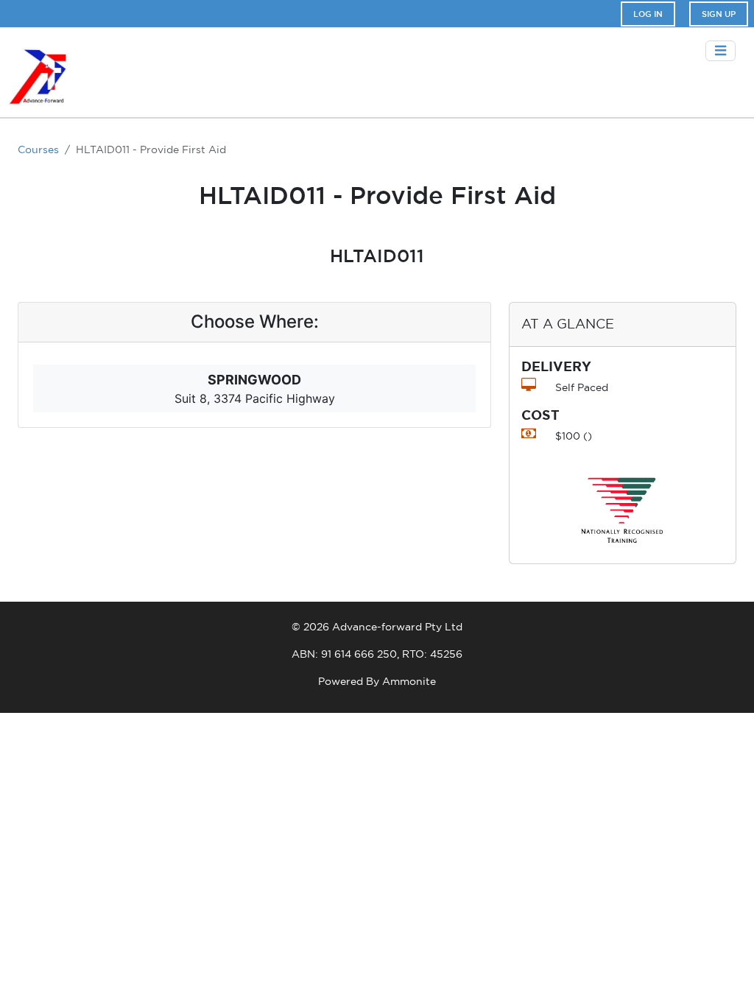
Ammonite (409, 681)
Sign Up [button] (719, 14)
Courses (38, 149)
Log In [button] (648, 14)
